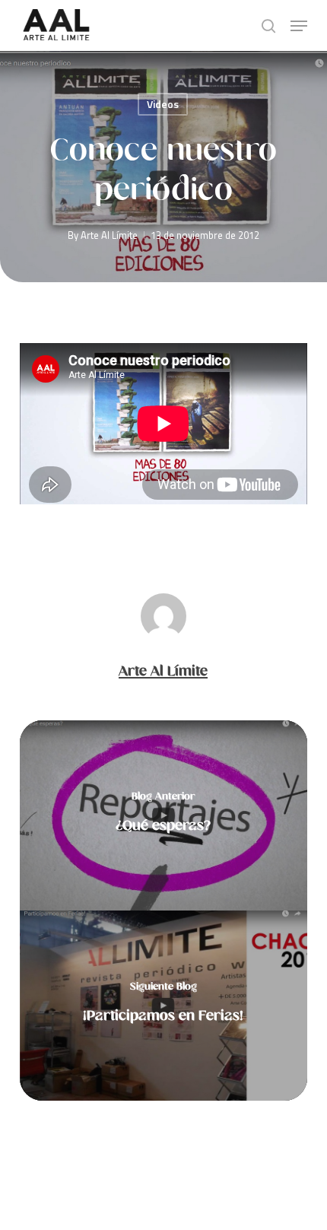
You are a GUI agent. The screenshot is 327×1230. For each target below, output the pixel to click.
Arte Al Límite (109, 235)
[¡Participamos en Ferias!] (163, 1006)
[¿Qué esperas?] (163, 815)
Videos (163, 104)
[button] (298, 25)
